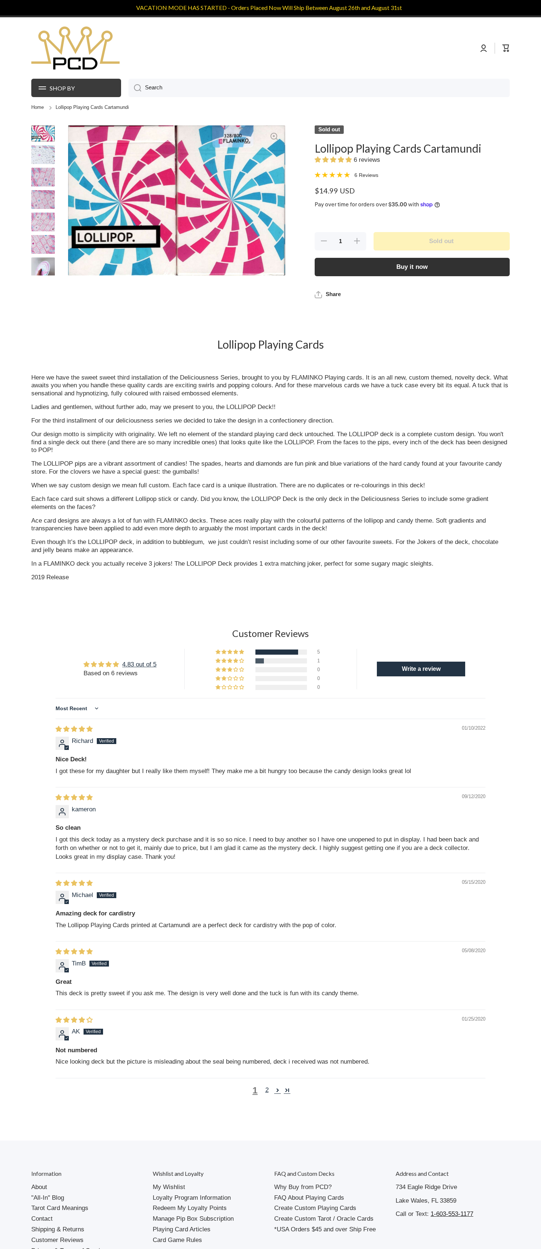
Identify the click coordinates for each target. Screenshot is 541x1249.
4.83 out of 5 (139, 664)
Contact (42, 1218)
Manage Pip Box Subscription (193, 1218)
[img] (74, 729)
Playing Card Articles (182, 1229)
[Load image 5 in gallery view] (43, 222)
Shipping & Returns (57, 1229)
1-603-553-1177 (452, 1213)
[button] (334, 159)
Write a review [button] (421, 669)
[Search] (134, 88)
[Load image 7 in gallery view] (43, 269)
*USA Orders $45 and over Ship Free (325, 1229)
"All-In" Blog (47, 1197)
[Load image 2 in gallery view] (43, 154)
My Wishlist (169, 1187)
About (39, 1187)
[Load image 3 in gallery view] (43, 177)
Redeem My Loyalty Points (190, 1207)
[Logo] (75, 48)
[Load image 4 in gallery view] (43, 199)
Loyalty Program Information (192, 1197)
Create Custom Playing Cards (315, 1207)
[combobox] (319, 88)
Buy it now (412, 266)
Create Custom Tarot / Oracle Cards (324, 1218)
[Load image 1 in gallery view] (43, 133)
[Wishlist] (491, 48)
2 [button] (267, 1089)
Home (37, 107)
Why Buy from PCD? (303, 1187)
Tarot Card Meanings (59, 1207)
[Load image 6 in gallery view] (43, 244)
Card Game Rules (177, 1239)
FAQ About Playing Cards (309, 1197)
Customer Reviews (57, 1239)
